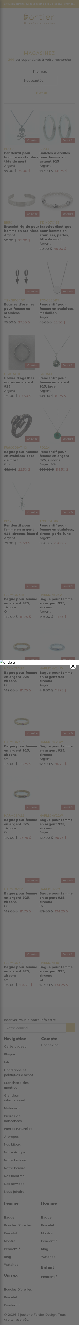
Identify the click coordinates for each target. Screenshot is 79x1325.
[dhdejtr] (39, 662)
